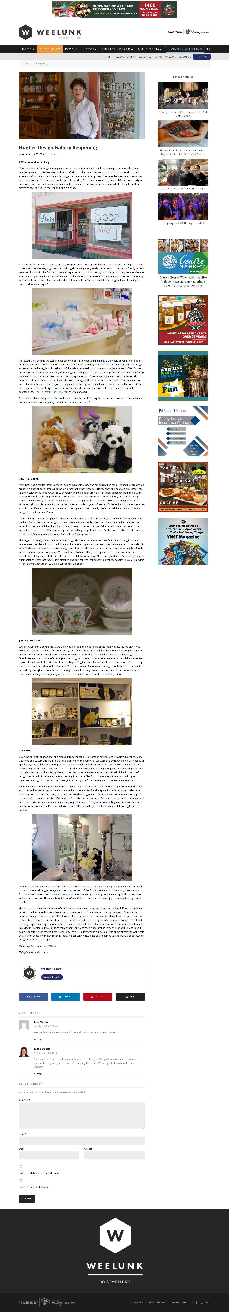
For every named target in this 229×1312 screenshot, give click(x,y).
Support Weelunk (165, 56)
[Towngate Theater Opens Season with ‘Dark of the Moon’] (183, 96)
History (89, 49)
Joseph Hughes (50, 372)
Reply (39, 1039)
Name (22, 1134)
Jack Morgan (41, 1022)
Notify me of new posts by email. (34, 1187)
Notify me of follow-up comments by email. (39, 1173)
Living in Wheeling (185, 49)
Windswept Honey (59, 894)
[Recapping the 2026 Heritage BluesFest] (183, 207)
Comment (24, 1099)
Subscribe (202, 56)
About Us (185, 56)
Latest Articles (183, 76)
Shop (108, 56)
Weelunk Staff (28, 154)
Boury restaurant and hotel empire (55, 500)
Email (22, 1148)
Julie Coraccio (42, 1048)
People (71, 49)
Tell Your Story (124, 56)
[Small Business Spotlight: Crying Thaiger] (183, 173)
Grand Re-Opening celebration (108, 886)
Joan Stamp (96, 894)
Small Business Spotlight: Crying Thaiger (183, 188)
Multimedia (148, 49)
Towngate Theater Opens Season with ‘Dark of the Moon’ (183, 113)
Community (49, 49)
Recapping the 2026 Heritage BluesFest (183, 223)
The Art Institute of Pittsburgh (51, 391)
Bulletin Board (116, 49)
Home (27, 49)
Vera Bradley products (31, 548)
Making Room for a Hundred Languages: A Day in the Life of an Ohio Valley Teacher (183, 152)
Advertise (145, 56)
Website (88, 1148)
